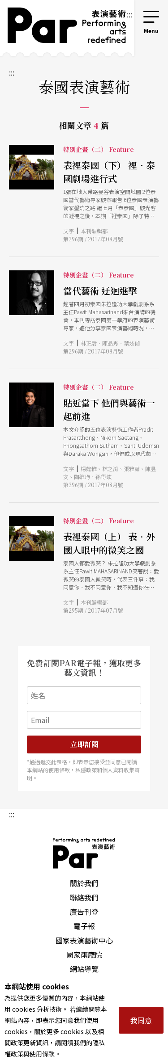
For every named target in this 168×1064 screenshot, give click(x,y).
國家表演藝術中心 (84, 940)
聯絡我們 (84, 897)
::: (129, 14)
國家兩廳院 (84, 954)
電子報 (84, 926)
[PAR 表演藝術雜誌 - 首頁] (63, 28)
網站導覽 (84, 968)
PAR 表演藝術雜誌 (84, 853)
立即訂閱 (84, 744)
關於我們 (84, 883)
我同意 (141, 1020)
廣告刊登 (84, 911)
